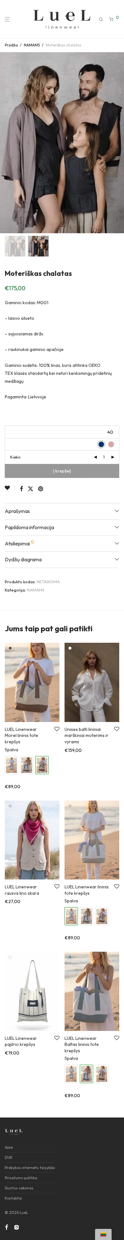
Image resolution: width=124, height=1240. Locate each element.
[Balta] (70, 648)
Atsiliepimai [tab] (19, 543)
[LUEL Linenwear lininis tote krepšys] (11, 765)
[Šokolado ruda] (10, 648)
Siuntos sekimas (19, 1188)
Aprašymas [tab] (17, 511)
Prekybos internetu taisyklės (30, 1167)
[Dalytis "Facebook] (21, 489)
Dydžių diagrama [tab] (23, 559)
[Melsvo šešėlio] (70, 957)
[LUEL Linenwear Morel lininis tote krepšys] (101, 916)
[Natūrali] (70, 806)
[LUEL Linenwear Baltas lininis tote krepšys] (26, 765)
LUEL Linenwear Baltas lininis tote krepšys (82, 1044)
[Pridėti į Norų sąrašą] (10, 488)
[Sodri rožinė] (10, 806)
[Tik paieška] (101, 19)
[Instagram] (16, 1226)
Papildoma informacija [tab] (29, 527)
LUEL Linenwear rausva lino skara (22, 890)
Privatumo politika (21, 1177)
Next (118, 143)
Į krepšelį (62, 471)
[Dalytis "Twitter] (30, 489)
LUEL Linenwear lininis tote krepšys (87, 890)
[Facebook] (6, 1226)
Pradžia (11, 45)
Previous (6, 143)
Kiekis (15, 457)
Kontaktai (13, 1198)
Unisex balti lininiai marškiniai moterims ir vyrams (86, 735)
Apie (9, 1147)
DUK (9, 1157)
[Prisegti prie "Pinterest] (41, 489)
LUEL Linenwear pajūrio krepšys (21, 1041)
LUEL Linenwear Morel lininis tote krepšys (21, 735)
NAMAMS (32, 45)
